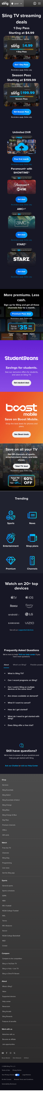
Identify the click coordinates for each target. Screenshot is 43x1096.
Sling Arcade (6, 1011)
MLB (3, 941)
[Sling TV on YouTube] (3, 1053)
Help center (6, 1001)
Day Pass (5, 820)
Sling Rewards (7, 1016)
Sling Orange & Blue (9, 815)
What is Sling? (7, 986)
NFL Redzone (7, 926)
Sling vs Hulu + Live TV (10, 968)
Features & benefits (9, 1021)
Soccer (4, 931)
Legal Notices (26, 1075)
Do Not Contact (6, 1079)
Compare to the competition (12, 958)
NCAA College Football (10, 911)
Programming (7, 863)
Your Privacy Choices (8, 1075)
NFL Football (6, 906)
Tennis (4, 921)
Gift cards (5, 835)
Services (5, 785)
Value (4, 991)
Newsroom (6, 1006)
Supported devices (9, 996)
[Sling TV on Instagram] (10, 1053)
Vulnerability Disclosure (9, 1084)
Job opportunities (8, 1044)
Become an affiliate (9, 1039)
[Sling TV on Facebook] (7, 1053)
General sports (7, 886)
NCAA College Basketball (11, 936)
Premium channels (8, 825)
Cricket (4, 946)
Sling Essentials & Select (11, 800)
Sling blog (5, 858)
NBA (4, 901)
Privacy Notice (17, 1070)
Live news (5, 868)
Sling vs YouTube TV (9, 963)
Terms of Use (6, 1070)
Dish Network (17, 1058)
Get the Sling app (8, 873)
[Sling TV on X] (14, 1053)
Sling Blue (5, 810)
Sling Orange (7, 805)
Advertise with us (8, 1034)
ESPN (4, 896)
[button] (21, 65)
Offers (4, 830)
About (6, 665)
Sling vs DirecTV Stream (10, 973)
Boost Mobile (6, 1058)
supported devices (25, 630)
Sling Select (6, 795)
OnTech (26, 1058)
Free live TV (6, 848)
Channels (5, 853)
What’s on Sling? (19, 665)
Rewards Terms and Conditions (23, 1079)
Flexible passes (36, 665)
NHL (3, 916)
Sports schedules (8, 891)
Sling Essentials (7, 790)
